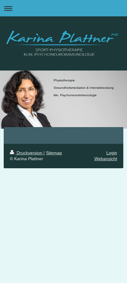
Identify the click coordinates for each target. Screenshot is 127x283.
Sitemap (54, 152)
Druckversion (29, 152)
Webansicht (105, 158)
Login (111, 152)
